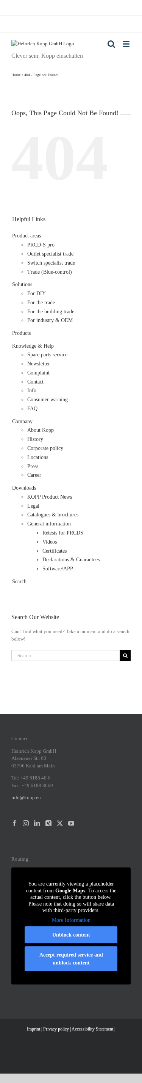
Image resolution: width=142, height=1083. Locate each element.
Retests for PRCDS (62, 533)
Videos (49, 542)
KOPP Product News (49, 497)
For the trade (41, 302)
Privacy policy (56, 1029)
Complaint (38, 373)
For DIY (36, 293)
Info (31, 390)
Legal (33, 506)
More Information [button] (71, 920)
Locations (37, 457)
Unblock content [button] (71, 935)
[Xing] (48, 823)
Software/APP (57, 569)
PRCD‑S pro (41, 245)
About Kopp (40, 430)
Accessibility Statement (92, 1029)
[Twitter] (60, 823)
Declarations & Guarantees (71, 559)
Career (34, 475)
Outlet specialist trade (50, 254)
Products (21, 333)
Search (19, 581)
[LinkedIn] (37, 823)
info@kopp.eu (26, 797)
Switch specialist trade (51, 263)
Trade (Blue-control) (49, 272)
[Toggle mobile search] (111, 44)
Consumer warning (47, 399)
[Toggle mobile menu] (127, 44)
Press (32, 466)
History (35, 439)
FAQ (32, 408)
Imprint (33, 1029)
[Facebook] (14, 823)
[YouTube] (71, 823)
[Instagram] (26, 823)
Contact (35, 382)
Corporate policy (45, 448)
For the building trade (50, 311)
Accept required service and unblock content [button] (71, 959)
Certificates (54, 551)
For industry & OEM (50, 320)
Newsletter (38, 364)
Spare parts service (47, 354)
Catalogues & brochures (52, 515)
